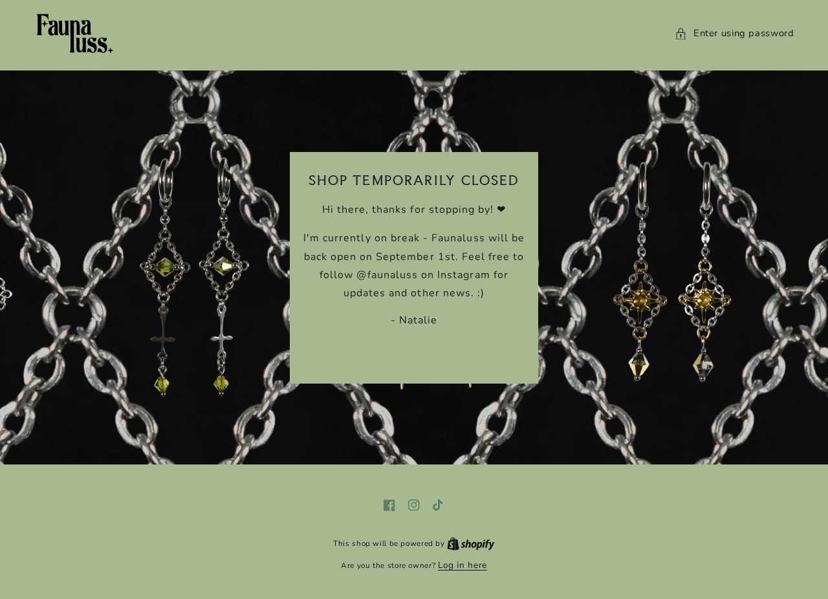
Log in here (462, 565)
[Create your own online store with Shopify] (471, 543)
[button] (734, 33)
